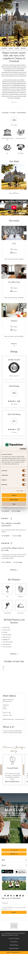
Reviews (23, 48)
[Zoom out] (3, 669)
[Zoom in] (3, 667)
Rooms (17, 48)
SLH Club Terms (14, 945)
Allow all (14, 495)
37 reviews (14, 432)
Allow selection (14, 499)
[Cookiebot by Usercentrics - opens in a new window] (20, 449)
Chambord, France (14, 45)
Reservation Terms (14, 948)
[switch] (24, 475)
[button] (25, 180)
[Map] (14, 678)
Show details (20, 490)
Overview (4, 48)
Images (11, 48)
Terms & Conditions (16, 907)
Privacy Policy (8, 909)
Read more (14, 102)
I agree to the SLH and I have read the (13, 908)
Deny (14, 504)
